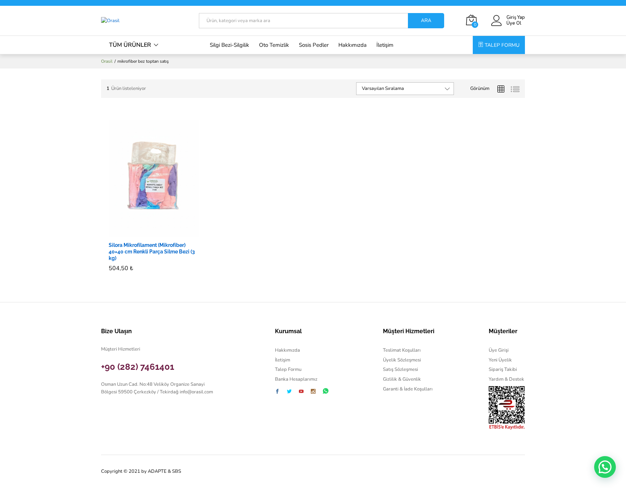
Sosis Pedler (314, 45)
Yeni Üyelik (500, 360)
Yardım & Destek (506, 379)
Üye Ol (513, 23)
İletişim (384, 45)
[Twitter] (289, 392)
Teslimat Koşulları (402, 350)
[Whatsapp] (325, 391)
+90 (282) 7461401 (137, 366)
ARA (426, 20)
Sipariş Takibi (503, 369)
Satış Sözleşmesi (400, 369)
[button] (145, 233)
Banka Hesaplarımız (296, 379)
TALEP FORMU (502, 45)
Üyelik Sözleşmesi (402, 360)
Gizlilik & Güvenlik (402, 379)
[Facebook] (277, 392)
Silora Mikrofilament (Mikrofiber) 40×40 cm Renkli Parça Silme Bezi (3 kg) (152, 251)
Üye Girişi (499, 350)
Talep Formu (288, 369)
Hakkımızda (352, 45)
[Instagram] (313, 392)
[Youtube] (301, 392)
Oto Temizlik (274, 45)
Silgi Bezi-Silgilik (229, 45)
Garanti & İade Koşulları (408, 389)
